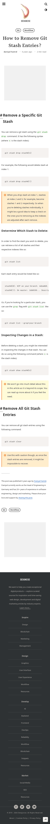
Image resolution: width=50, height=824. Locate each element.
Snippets (25, 758)
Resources (25, 691)
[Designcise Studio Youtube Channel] (34, 807)
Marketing (25, 638)
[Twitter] (22, 807)
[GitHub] (28, 807)
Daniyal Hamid (10, 51)
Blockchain (25, 631)
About (11, 818)
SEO (25, 790)
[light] (45, 10)
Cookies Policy (22, 818)
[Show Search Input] (46, 4)
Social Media (25, 782)
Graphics (25, 663)
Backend (25, 716)
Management (25, 646)
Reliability (25, 737)
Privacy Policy (35, 818)
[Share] (45, 819)
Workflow (28, 30)
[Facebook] (16, 807)
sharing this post (25, 497)
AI (25, 708)
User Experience (25, 677)
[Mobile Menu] (4, 4)
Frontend (25, 723)
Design (25, 624)
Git (18, 30)
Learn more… (25, 608)
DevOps (25, 730)
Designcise (22, 813)
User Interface (25, 670)
